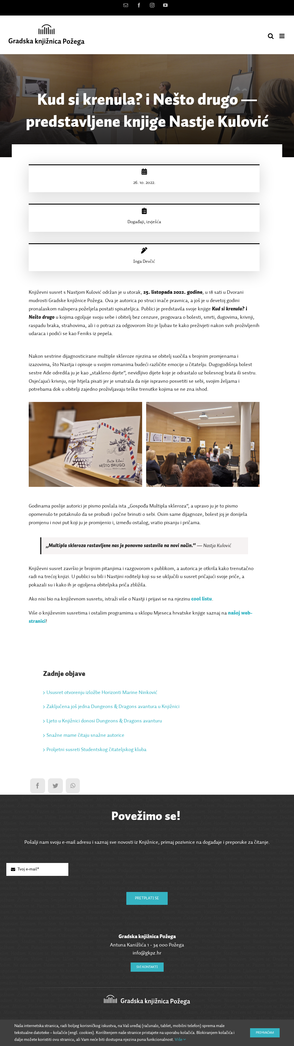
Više (179, 1039)
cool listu (201, 599)
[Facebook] (37, 785)
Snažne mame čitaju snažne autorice (85, 735)
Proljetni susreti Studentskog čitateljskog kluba (96, 749)
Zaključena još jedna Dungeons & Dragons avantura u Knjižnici (113, 706)
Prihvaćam (265, 1033)
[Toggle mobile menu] (282, 36)
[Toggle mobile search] (271, 36)
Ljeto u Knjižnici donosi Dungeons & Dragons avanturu (104, 721)
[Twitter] (55, 785)
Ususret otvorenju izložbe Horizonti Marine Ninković (102, 692)
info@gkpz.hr (147, 953)
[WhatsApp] (73, 785)
